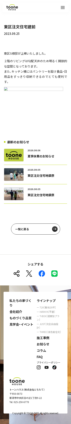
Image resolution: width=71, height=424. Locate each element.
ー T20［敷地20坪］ (46, 307)
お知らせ (43, 344)
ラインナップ (46, 300)
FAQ (40, 356)
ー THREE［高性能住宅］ (49, 332)
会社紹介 (15, 311)
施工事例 (43, 337)
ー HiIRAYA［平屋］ (46, 311)
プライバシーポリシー (48, 362)
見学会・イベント (21, 324)
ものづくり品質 (20, 318)
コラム (41, 350)
